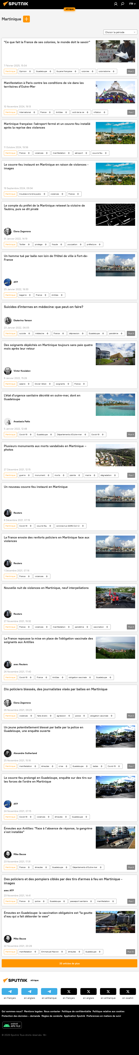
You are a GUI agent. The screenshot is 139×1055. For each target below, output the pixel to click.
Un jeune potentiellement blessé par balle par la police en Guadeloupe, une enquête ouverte (43, 729)
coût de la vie (78, 112)
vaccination (98, 627)
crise (61, 766)
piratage (38, 244)
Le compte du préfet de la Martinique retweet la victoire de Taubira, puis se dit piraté (44, 207)
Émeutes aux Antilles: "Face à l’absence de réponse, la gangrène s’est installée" (48, 830)
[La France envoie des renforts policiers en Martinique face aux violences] (115, 547)
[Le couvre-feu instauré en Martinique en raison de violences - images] (115, 174)
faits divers (42, 715)
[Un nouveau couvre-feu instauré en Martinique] (115, 496)
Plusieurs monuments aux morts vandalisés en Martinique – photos (45, 448)
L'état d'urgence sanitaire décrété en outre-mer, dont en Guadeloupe (42, 397)
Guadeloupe (41, 71)
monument (40, 475)
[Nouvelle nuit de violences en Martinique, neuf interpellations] (115, 597)
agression (61, 715)
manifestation (59, 153)
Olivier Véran (40, 384)
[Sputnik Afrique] (17, 6)
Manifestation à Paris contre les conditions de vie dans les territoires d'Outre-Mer (44, 84)
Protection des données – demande (21, 1015)
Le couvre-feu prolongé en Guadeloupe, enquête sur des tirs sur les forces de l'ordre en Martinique (48, 779)
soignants (60, 384)
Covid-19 (23, 434)
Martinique (11, 18)
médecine (39, 333)
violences (39, 153)
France (43, 112)
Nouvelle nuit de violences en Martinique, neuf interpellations (46, 588)
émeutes (45, 766)
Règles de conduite (52, 1015)
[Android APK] (12, 1025)
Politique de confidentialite (76, 1011)
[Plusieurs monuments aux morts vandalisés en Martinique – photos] (115, 455)
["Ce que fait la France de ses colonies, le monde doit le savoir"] (115, 51)
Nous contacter (52, 1011)
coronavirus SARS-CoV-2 (68, 526)
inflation (97, 112)
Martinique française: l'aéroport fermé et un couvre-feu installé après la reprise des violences (47, 125)
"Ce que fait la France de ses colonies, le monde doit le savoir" (47, 42)
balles (95, 766)
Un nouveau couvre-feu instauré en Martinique (36, 487)
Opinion (23, 71)
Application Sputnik (74, 1015)
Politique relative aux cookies (108, 1011)
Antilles (59, 112)
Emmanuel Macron (50, 951)
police (78, 715)
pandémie (113, 333)
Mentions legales (33, 1011)
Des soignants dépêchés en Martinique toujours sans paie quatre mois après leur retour (48, 347)
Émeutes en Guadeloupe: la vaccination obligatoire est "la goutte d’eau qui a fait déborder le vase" (48, 914)
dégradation (106, 475)
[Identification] (115, 3)
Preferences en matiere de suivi (103, 1015)
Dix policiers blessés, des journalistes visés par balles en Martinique (55, 689)
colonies (85, 71)
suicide (22, 333)
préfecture (91, 244)
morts (57, 475)
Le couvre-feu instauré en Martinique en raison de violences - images (46, 166)
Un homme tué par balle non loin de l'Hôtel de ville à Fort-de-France (46, 258)
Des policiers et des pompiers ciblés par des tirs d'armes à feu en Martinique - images (63, 881)
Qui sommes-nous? (12, 1011)
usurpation (72, 244)
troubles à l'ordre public (30, 194)
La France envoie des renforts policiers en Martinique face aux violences (46, 539)
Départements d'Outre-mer (69, 434)
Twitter (22, 244)
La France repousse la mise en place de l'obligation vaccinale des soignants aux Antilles (48, 640)
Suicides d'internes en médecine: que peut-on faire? (43, 307)
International (25, 112)
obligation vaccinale (78, 677)
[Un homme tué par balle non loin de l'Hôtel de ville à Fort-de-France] (115, 265)
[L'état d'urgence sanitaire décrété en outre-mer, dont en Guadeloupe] (115, 405)
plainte (73, 475)
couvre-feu (97, 153)
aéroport (79, 153)
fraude (55, 244)
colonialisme (104, 71)
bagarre (22, 295)
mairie (88, 475)
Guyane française (64, 71)
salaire (22, 384)
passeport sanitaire (79, 901)
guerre (22, 475)
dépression (74, 333)
